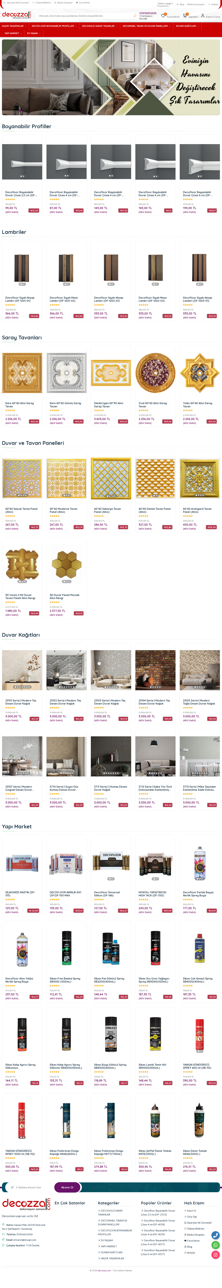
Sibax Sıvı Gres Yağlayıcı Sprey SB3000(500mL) (154, 980)
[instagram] (215, 1255)
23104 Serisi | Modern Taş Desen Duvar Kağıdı (154, 702)
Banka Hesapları (65, 3)
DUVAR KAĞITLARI (186, 26)
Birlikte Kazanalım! (196, 4)
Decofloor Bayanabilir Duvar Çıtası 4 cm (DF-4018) (64, 194)
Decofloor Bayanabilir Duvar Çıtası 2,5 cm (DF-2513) (20, 194)
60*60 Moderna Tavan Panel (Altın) (63, 510)
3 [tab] (23, 111)
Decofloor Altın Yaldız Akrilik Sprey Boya (19, 980)
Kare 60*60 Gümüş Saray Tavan (65, 405)
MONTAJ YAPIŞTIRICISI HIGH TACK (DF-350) (152, 894)
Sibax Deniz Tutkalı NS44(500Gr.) (195, 1152)
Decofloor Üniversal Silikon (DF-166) (107, 894)
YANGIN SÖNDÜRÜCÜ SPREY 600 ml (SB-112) (197, 1066)
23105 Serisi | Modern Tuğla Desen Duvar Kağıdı (199, 702)
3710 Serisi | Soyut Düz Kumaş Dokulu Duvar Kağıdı (64, 788)
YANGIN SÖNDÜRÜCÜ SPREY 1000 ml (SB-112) (20, 1152)
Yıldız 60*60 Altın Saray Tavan (197, 405)
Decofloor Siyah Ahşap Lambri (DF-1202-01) (108, 299)
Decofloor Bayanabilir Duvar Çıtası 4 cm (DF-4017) (153, 194)
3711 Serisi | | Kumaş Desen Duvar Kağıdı (110, 788)
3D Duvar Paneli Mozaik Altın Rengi (64, 597)
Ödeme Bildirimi (43, 3)
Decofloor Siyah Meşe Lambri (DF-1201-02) (64, 299)
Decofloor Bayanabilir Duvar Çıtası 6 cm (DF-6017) (197, 194)
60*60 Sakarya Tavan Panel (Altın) (107, 510)
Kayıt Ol (191, 1210)
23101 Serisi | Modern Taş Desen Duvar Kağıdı (20, 702)
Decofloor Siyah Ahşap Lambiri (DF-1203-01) (197, 299)
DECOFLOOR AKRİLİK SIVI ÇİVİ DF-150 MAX (65, 894)
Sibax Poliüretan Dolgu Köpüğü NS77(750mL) (108, 1152)
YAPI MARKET (12, 33)
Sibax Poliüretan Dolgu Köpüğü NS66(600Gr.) (64, 1152)
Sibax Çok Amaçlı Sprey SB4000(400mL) (198, 980)
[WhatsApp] (215, 1245)
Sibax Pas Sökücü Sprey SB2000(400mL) (109, 980)
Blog (181, 4)
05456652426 (147, 13)
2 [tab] (20, 111)
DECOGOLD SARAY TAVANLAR (98, 26)
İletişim (214, 4)
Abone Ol (67, 1187)
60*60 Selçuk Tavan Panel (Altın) (21, 510)
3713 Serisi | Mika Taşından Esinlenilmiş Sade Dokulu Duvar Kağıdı (199, 788)
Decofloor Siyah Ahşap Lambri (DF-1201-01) (19, 299)
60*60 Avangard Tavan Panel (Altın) (197, 510)
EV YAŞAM (32, 33)
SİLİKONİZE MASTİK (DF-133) (20, 894)
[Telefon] (215, 1235)
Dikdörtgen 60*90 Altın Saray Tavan (108, 405)
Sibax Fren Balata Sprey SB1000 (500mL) (65, 980)
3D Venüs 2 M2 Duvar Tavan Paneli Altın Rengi (20, 597)
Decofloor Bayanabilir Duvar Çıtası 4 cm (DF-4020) (108, 194)
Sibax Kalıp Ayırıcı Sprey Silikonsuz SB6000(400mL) (20, 1066)
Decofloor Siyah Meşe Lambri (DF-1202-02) (153, 299)
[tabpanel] (111, 77)
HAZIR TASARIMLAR (13, 26)
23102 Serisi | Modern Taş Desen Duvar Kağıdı (65, 702)
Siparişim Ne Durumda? (17, 3)
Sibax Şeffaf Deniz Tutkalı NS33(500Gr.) (155, 1152)
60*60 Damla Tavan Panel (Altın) (155, 510)
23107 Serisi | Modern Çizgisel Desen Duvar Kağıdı (18, 788)
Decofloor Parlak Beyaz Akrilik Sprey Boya (198, 894)
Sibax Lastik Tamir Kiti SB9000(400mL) (152, 1066)
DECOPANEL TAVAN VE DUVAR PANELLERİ (145, 26)
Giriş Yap (192, 1216)
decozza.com (104, 1270)
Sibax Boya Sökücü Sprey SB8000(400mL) (110, 1066)
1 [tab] (17, 111)
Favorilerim (84, 3)
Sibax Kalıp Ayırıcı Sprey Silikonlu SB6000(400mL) (66, 1066)
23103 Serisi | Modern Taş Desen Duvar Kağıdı (109, 702)
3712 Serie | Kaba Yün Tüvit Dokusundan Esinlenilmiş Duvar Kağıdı (155, 788)
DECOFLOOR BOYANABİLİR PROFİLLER (53, 26)
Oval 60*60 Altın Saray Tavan (153, 405)
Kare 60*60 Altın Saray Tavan (19, 405)
